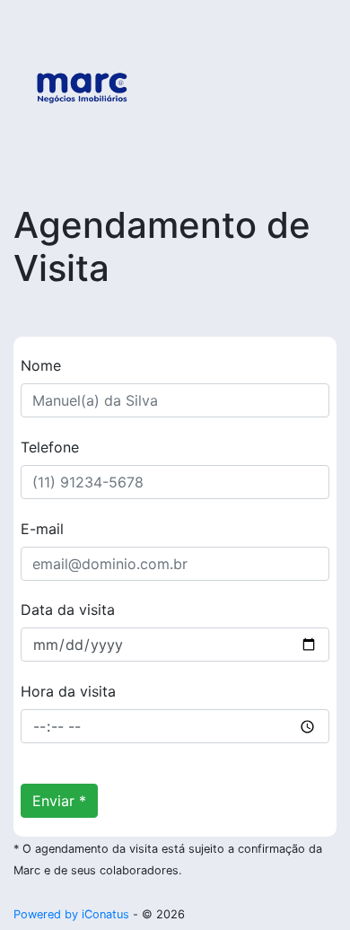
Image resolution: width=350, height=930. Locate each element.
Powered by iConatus (71, 914)
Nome (41, 365)
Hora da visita (68, 691)
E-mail (42, 529)
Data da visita (68, 610)
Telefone (50, 447)
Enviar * (59, 801)
